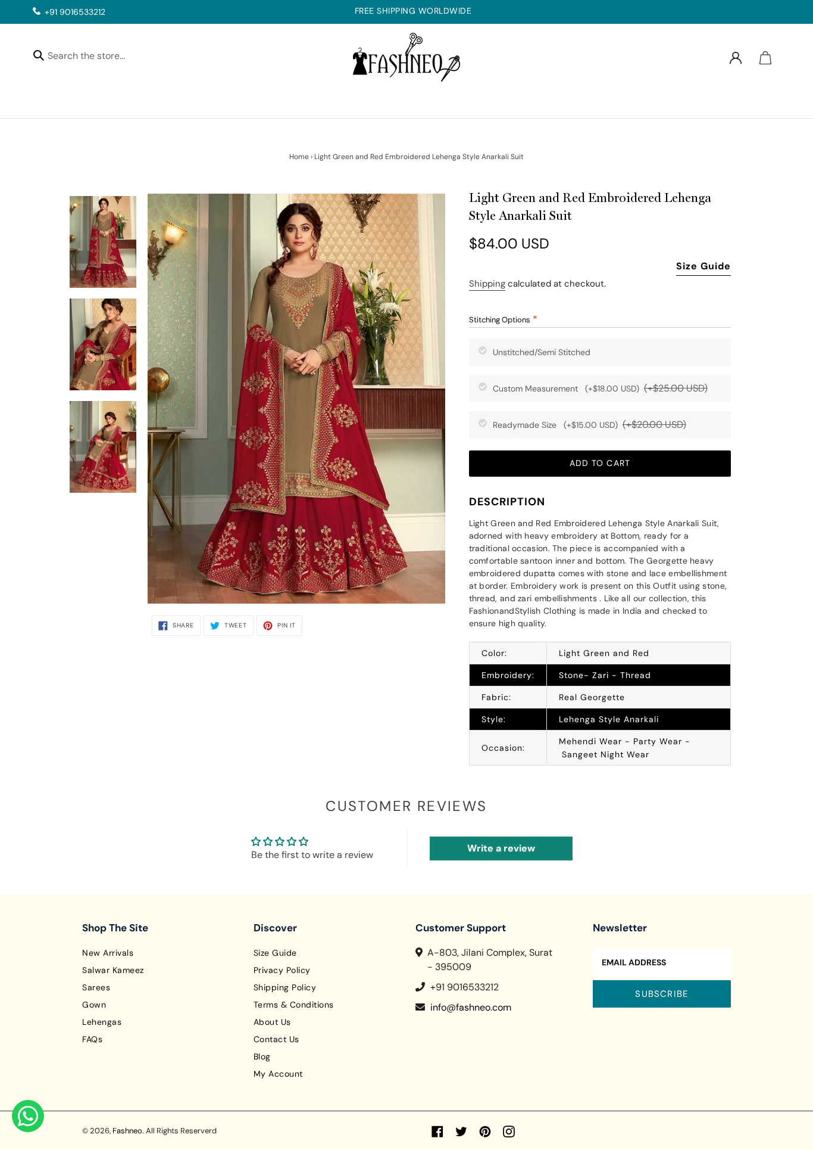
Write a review (501, 848)
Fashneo (127, 1131)
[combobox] (97, 57)
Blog (262, 1056)
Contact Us (276, 1039)
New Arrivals (107, 952)
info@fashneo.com (470, 1007)
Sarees (96, 987)
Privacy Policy (282, 970)
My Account (278, 1073)
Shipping (487, 284)
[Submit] (39, 55)
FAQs (92, 1039)
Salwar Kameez (113, 970)
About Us (272, 1022)
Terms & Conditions (294, 1004)
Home (299, 156)
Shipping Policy (285, 987)
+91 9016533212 (75, 12)
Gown (94, 1004)
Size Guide (703, 266)
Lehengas (101, 1022)
